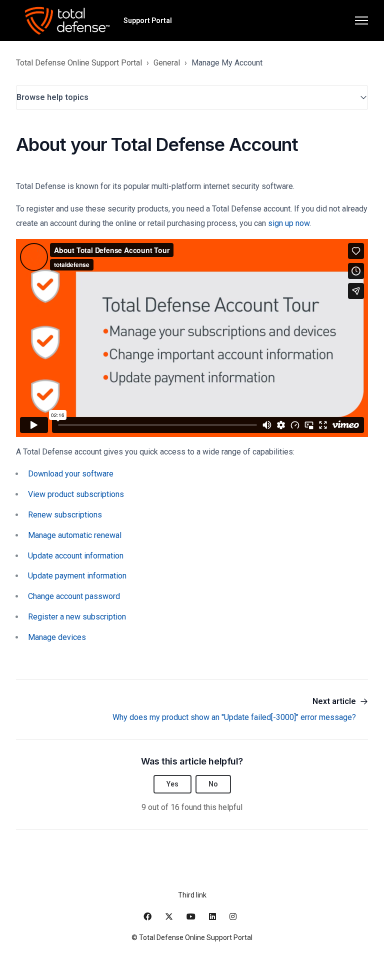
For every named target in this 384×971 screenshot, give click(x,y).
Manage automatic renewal (75, 535)
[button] (192, 97)
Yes (172, 784)
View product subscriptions (76, 494)
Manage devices (57, 637)
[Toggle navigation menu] (361, 20)
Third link (192, 895)
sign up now (289, 223)
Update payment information (77, 575)
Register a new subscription (77, 617)
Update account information (76, 555)
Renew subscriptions (65, 515)
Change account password (74, 596)
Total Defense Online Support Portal (79, 63)
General (167, 63)
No (213, 784)
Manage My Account (227, 63)
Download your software (71, 473)
